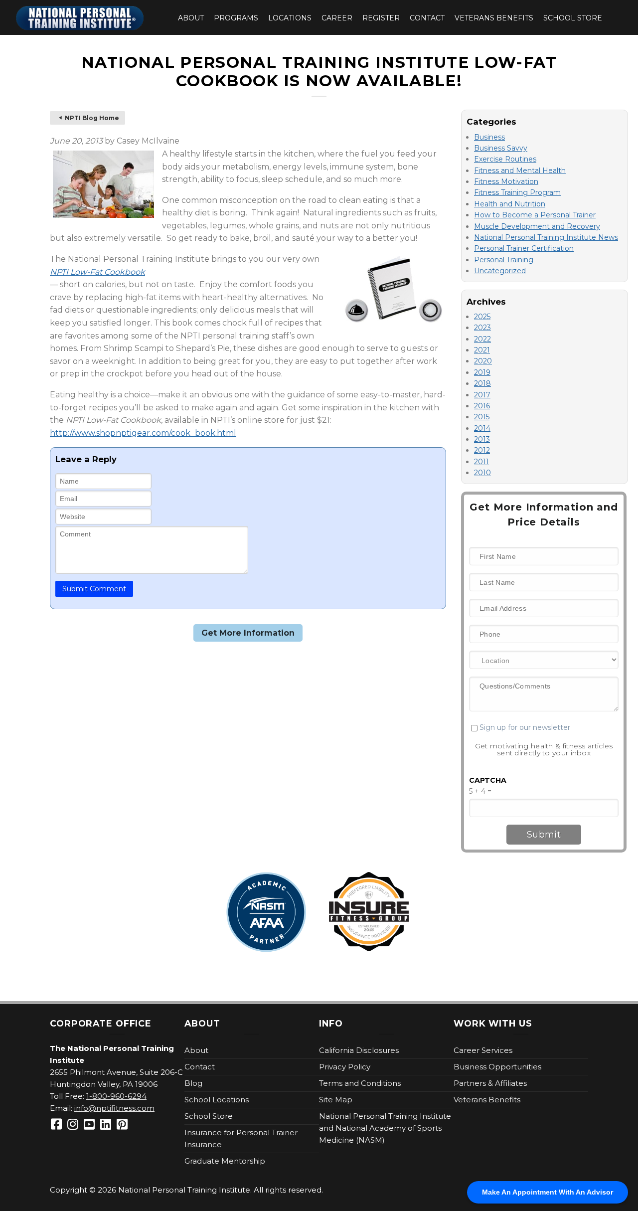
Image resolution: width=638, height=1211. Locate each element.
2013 (482, 439)
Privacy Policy (344, 1066)
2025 (482, 316)
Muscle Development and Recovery (537, 226)
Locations (290, 17)
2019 (482, 372)
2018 (482, 383)
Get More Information (248, 633)
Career (336, 17)
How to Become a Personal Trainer (535, 214)
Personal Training (503, 259)
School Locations (216, 1099)
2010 (482, 472)
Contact (427, 17)
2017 (482, 394)
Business (489, 137)
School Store (572, 17)
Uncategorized (500, 270)
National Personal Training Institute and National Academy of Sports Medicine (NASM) (385, 1128)
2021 (482, 350)
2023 (482, 327)
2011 (481, 461)
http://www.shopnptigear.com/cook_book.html (143, 433)
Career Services (483, 1050)
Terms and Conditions (360, 1083)
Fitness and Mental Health (520, 170)
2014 (482, 428)
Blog (193, 1083)
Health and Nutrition (509, 203)
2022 (482, 339)
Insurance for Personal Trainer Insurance (241, 1138)
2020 (483, 360)
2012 (482, 450)
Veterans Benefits (494, 17)
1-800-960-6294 (116, 1096)
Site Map (335, 1099)
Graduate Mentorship (224, 1161)
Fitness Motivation (506, 181)
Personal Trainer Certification (524, 248)
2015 (481, 416)
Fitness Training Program (517, 192)
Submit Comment (94, 588)
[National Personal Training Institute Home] (80, 18)
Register (381, 17)
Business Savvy (500, 148)
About (191, 17)
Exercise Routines (505, 159)
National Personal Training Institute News (546, 237)
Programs (236, 17)
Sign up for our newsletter (524, 727)
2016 (482, 405)
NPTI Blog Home (92, 118)
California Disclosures (359, 1050)
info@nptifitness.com (114, 1108)
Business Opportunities (497, 1066)
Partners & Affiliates (490, 1083)
